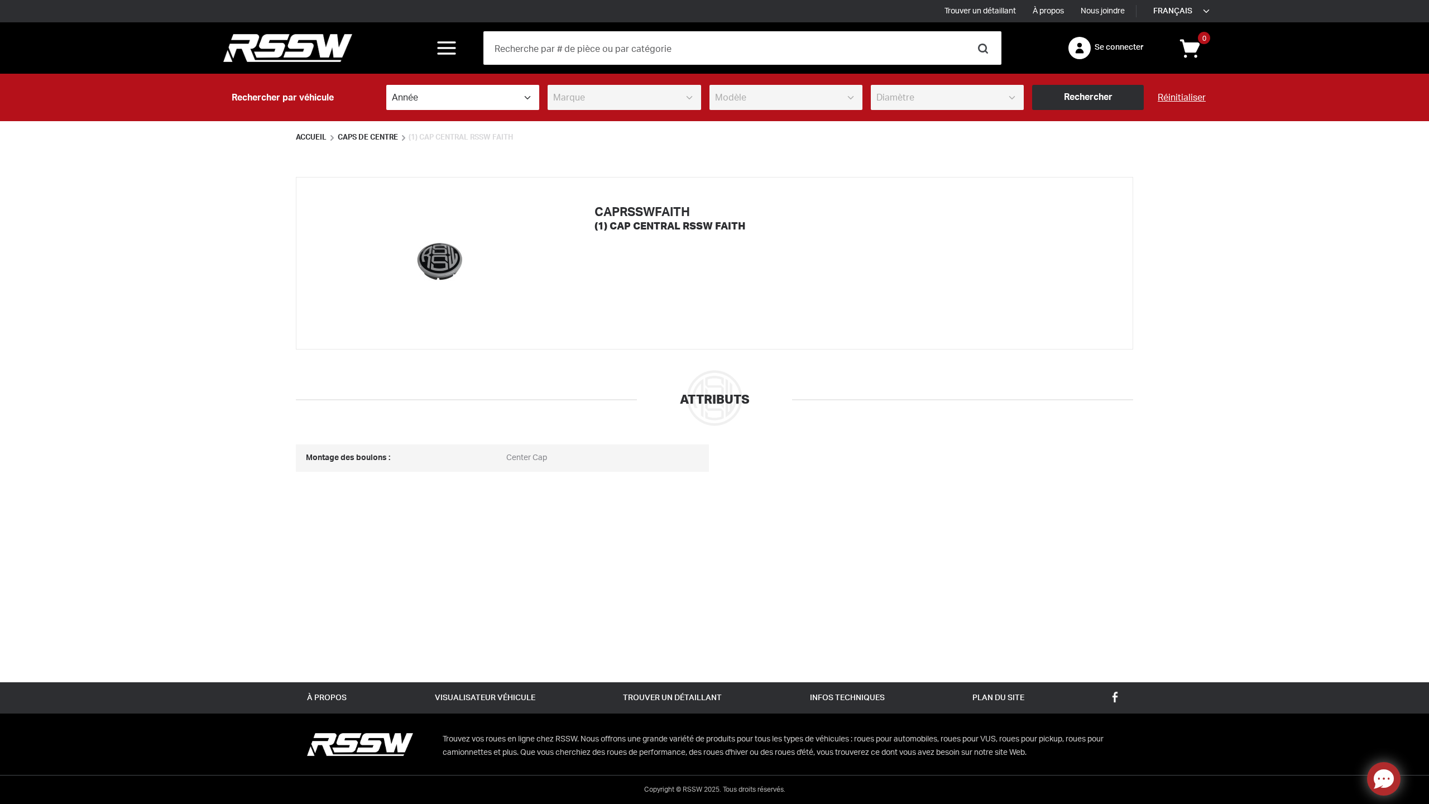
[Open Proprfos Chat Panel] (1384, 779)
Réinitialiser (1182, 97)
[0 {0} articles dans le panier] (1189, 47)
